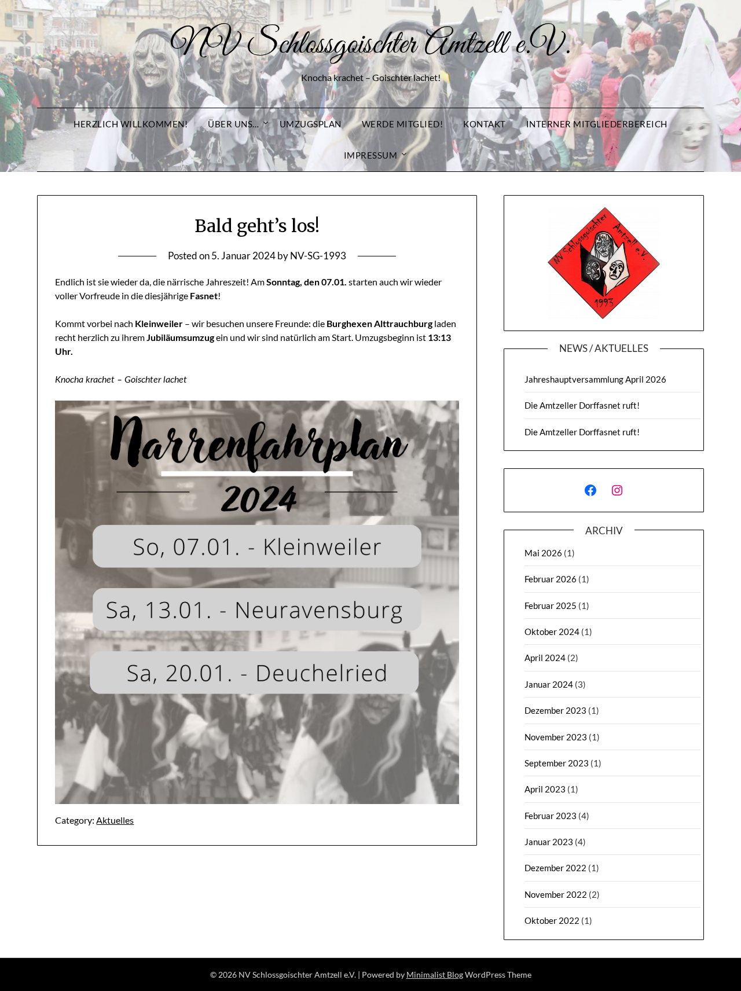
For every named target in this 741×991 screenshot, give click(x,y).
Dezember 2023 (555, 710)
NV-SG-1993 (318, 255)
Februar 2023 (550, 815)
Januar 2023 (548, 841)
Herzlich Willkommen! (131, 124)
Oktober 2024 (551, 631)
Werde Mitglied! (402, 124)
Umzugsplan (311, 124)
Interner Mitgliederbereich (596, 124)
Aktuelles (115, 819)
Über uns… (233, 124)
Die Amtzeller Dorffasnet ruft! (582, 405)
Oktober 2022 (551, 920)
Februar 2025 (550, 605)
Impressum (371, 155)
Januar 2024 (548, 684)
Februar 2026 (550, 579)
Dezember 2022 (555, 867)
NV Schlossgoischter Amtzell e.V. (370, 45)
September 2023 (556, 763)
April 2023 (545, 789)
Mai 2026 (543, 553)
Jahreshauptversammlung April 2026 (595, 379)
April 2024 (545, 657)
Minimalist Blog (434, 974)
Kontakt (484, 124)
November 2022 (555, 894)
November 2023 (555, 737)
